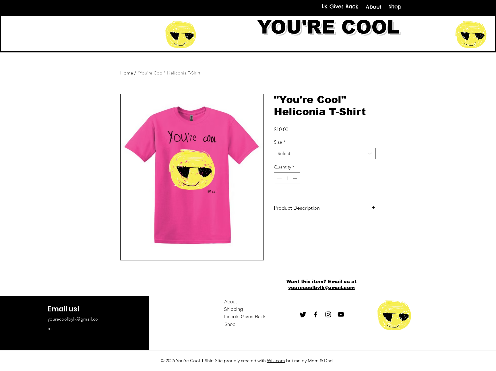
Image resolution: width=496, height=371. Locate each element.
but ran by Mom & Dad (309, 360)
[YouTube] (341, 314)
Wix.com (276, 360)
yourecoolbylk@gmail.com (321, 287)
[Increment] (295, 178)
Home (126, 73)
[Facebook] (315, 314)
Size (279, 142)
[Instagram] (328, 314)
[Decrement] (279, 178)
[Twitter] (303, 314)
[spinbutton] (287, 178)
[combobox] (325, 153)
